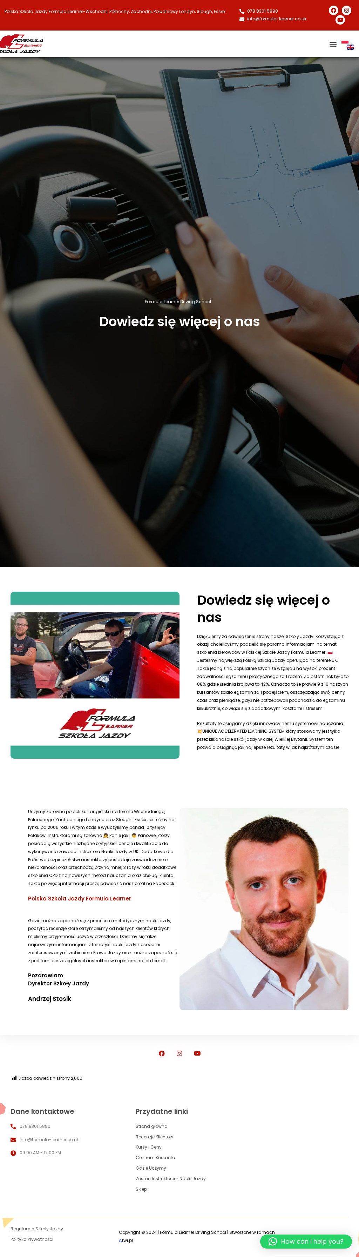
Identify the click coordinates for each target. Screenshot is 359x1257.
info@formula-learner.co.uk (49, 1140)
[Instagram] (346, 10)
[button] (306, 1242)
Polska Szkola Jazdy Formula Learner (79, 898)
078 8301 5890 (35, 1126)
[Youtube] (340, 20)
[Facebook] (333, 10)
